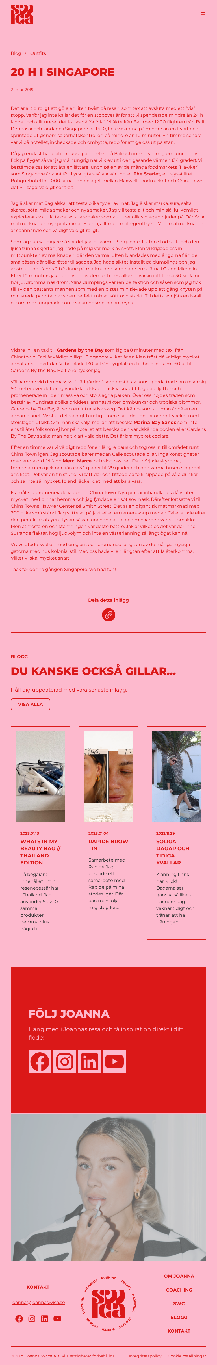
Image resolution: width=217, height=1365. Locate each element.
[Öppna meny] (202, 14)
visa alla (30, 704)
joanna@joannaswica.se (38, 1302)
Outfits (38, 53)
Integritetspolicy (145, 1356)
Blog (16, 53)
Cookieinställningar (187, 1356)
